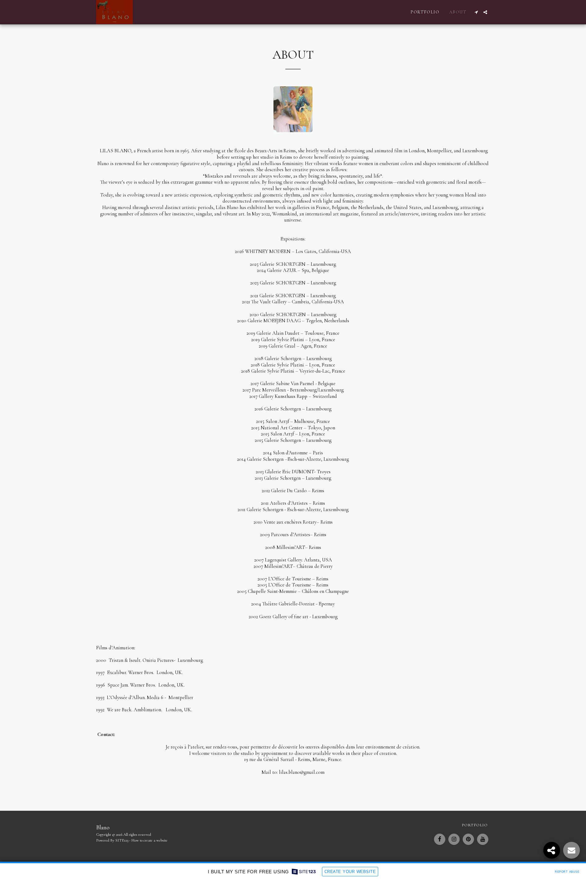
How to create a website (149, 840)
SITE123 (121, 840)
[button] (476, 12)
